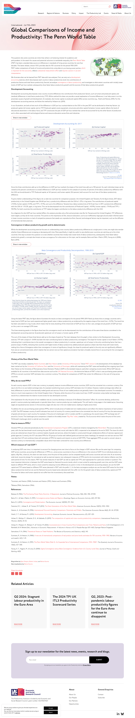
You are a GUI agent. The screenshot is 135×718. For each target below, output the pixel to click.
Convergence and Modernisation (34, 502)
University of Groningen (61, 366)
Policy (74, 13)
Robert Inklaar (33, 561)
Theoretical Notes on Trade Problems (40, 531)
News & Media (116, 13)
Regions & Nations (53, 13)
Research (41, 13)
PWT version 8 (90, 364)
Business (66, 13)
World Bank (102, 428)
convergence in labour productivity (69, 82)
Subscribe (101, 698)
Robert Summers (39, 364)
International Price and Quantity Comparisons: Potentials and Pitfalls (57, 510)
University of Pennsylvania (71, 364)
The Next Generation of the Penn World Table (60, 506)
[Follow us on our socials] (118, 713)
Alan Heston (53, 364)
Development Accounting (43, 514)
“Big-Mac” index (72, 416)
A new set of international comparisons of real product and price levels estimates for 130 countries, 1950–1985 (72, 536)
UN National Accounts (66, 371)
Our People (73, 698)
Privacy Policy (87, 665)
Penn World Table (79, 60)
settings (17, 713)
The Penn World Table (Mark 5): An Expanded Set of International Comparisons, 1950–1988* (65, 542)
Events (106, 13)
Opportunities (74, 704)
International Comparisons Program (56, 428)
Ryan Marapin (25, 561)
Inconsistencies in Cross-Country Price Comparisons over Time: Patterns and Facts (77, 525)
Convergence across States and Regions (49, 498)
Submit (99, 660)
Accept (51, 708)
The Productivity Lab (94, 13)
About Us (127, 13)
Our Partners (73, 701)
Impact (81, 13)
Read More (18, 624)
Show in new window (20, 118)
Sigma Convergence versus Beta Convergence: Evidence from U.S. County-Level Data (70, 549)
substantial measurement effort (48, 71)
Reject (51, 712)
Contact (100, 694)
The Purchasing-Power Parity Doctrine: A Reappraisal (41, 494)
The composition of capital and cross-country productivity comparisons (76, 518)
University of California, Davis (37, 366)
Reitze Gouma (45, 561)
